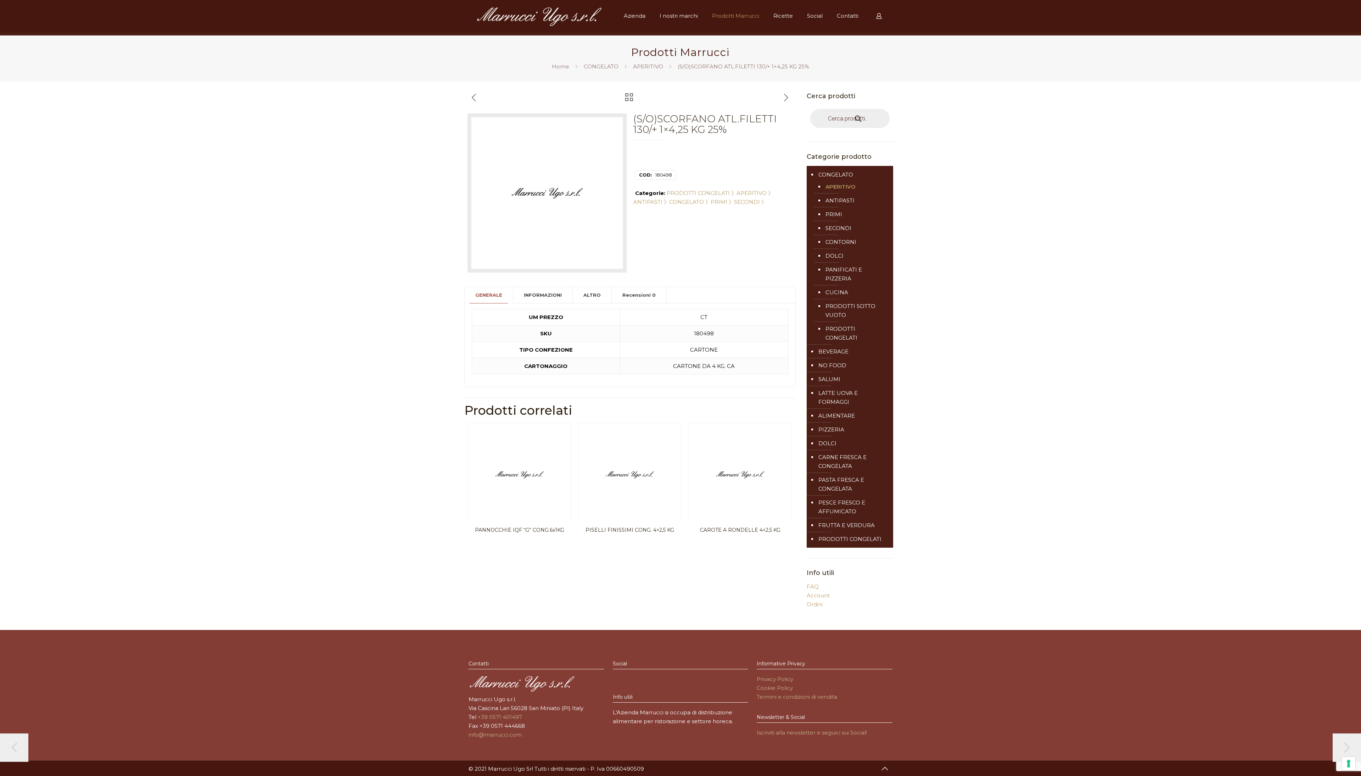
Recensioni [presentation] (639, 295)
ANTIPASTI (840, 200)
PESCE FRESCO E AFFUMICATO (841, 507)
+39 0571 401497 (500, 717)
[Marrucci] (539, 16)
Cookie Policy (775, 688)
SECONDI (838, 228)
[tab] (489, 295)
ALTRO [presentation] (592, 295)
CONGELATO (601, 66)
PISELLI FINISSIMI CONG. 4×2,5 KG (630, 530)
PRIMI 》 (722, 202)
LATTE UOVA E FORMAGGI (838, 397)
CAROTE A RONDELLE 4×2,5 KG (740, 530)
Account (818, 595)
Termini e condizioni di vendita (797, 696)
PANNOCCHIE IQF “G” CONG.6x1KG (519, 530)
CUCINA (836, 292)
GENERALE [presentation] (488, 295)
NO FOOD (832, 365)
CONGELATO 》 (690, 202)
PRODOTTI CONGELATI (841, 333)
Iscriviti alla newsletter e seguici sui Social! (812, 732)
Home (560, 66)
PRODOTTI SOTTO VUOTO (850, 310)
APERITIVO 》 (754, 193)
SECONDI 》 (750, 202)
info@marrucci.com (495, 734)
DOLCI (834, 255)
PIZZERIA (831, 429)
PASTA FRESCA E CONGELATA (841, 484)
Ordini (815, 604)
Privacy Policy (775, 679)
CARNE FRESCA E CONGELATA (842, 461)
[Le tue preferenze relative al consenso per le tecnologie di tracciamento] (1348, 763)
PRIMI (833, 214)
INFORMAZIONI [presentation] (543, 295)
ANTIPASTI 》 (651, 202)
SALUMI (829, 379)
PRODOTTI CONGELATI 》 (701, 193)
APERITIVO (648, 66)
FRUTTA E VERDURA (846, 525)
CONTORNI (840, 242)
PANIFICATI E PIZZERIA (843, 274)
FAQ (813, 586)
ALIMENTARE (836, 415)
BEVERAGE (833, 351)
